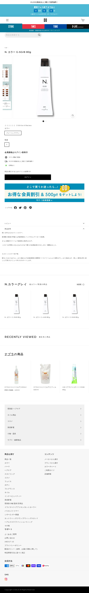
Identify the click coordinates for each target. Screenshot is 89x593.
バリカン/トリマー (12, 511)
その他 (7, 526)
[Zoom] (73, 115)
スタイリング (10, 474)
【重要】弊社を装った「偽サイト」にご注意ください (44, 2)
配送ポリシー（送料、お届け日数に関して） (21, 549)
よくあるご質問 (10, 534)
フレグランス (10, 489)
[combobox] (23, 34)
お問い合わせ (10, 538)
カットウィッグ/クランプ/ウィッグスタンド (21, 518)
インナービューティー (13, 496)
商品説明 (8, 229)
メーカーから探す (51, 459)
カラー (7, 128)
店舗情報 (47, 474)
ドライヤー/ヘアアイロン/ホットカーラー (20, 507)
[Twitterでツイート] (20, 207)
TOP (6, 48)
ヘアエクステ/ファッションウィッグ (18, 522)
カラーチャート (50, 466)
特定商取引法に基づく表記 (15, 553)
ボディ (7, 485)
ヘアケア (8, 470)
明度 (6, 140)
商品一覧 (8, 459)
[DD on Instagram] (6, 579)
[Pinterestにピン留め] (25, 207)
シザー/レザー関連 (12, 515)
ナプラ (9, 354)
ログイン (27, 177)
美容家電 (8, 500)
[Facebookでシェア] (15, 207)
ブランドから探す (51, 463)
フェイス (8, 481)
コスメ (7, 478)
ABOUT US (9, 542)
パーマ (7, 466)
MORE (79, 284)
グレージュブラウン (12, 133)
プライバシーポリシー (13, 545)
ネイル (7, 492)
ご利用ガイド (49, 470)
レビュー (8, 223)
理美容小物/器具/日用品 (14, 503)
